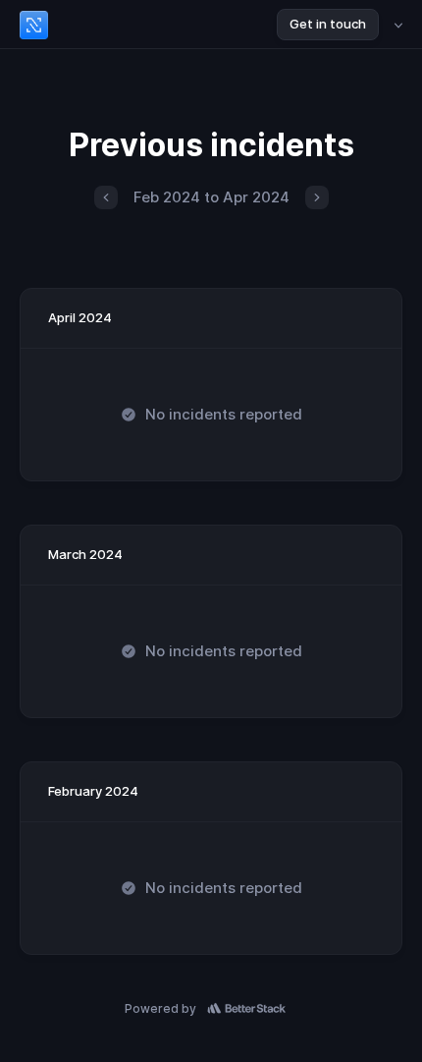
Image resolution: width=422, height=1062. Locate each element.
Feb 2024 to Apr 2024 (211, 197)
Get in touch (328, 23)
